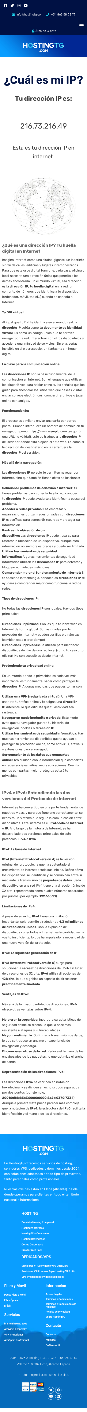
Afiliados (51, 1339)
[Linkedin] (58, 1396)
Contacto (51, 1334)
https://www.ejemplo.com (48, 431)
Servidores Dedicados (52, 1276)
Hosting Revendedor (33, 1239)
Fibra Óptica (11, 1300)
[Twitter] (12, 5)
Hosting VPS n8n (65, 1271)
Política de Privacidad (58, 1311)
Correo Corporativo (32, 1244)
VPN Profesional (13, 1334)
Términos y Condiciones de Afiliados (61, 1305)
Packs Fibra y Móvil (15, 1294)
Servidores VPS (30, 1265)
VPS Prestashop (31, 1276)
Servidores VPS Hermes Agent (39, 1271)
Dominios (27, 1222)
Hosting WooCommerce (35, 1233)
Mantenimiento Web (15, 1323)
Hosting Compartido (43, 1222)
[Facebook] (5, 5)
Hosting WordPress (33, 1228)
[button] (81, 23)
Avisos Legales (54, 1294)
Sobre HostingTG (55, 1316)
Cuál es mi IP (53, 1345)
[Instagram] (19, 5)
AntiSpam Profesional (16, 1340)
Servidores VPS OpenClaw (53, 1265)
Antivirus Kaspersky (15, 1329)
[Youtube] (25, 5)
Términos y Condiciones (59, 1299)
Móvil (7, 1305)
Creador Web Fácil (32, 1250)
